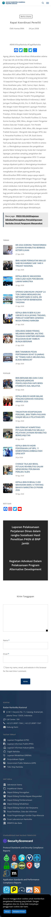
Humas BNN (19, 28)
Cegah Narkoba (13, 751)
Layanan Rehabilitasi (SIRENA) (19, 755)
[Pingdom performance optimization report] (14, 889)
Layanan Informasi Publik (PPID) (20, 744)
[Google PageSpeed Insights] (29, 889)
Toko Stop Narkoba (15, 767)
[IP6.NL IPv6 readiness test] (14, 857)
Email (6, 654)
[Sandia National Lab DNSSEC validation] (36, 857)
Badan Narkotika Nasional (15, 707)
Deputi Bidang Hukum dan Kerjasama (22, 807)
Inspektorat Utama (14, 788)
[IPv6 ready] (6, 857)
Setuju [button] (7, 911)
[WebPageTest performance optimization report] (21, 889)
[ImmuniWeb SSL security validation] (14, 865)
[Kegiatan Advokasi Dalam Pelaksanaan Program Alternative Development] (25, 565)
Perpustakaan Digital (15, 759)
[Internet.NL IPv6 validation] (21, 857)
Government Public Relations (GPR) (21, 763)
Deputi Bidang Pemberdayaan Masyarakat (24, 796)
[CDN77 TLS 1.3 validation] (6, 865)
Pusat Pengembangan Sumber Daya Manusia (25, 815)
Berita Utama (26, 16)
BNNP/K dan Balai (14, 823)
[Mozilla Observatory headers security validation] (14, 873)
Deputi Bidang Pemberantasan (19, 800)
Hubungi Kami (12, 727)
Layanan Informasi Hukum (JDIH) (20, 747)
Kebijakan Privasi (19, 911)
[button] (47, 3)
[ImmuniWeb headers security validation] (6, 873)
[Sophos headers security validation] (36, 865)
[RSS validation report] (36, 889)
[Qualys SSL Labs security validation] (29, 865)
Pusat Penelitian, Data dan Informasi (22, 811)
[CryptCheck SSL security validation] (21, 865)
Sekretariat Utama (14, 784)
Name (6, 640)
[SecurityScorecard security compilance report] (18, 841)
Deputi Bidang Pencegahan (18, 792)
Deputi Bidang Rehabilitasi (18, 804)
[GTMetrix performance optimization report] (6, 889)
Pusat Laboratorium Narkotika (19, 819)
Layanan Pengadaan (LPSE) (18, 740)
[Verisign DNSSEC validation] (29, 857)
